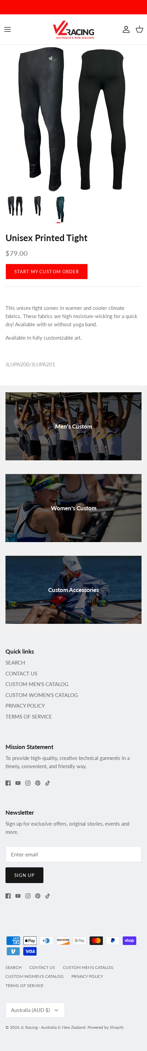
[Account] (124, 29)
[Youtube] (18, 783)
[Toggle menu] (7, 29)
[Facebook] (8, 783)
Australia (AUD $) (30, 1010)
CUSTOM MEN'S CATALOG (36, 684)
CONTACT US (21, 673)
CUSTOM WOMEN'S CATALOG (41, 695)
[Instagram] (27, 783)
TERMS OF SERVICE (28, 716)
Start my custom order (46, 271)
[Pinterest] (37, 783)
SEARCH (15, 662)
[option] (73, 118)
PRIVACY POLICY (25, 705)
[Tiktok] (47, 783)
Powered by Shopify (106, 1027)
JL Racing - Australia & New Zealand (53, 1027)
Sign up (24, 875)
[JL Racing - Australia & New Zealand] (73, 29)
